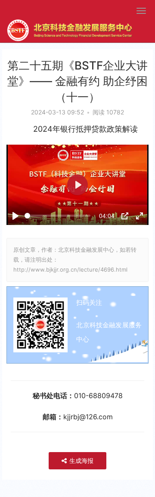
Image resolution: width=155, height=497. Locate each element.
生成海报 (80, 460)
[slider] (57, 216)
